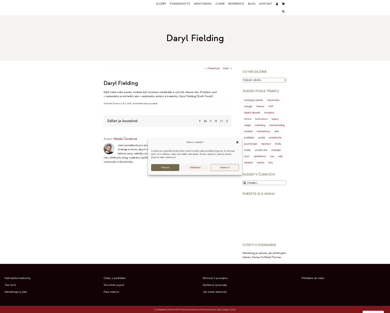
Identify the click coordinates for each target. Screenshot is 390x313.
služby (247, 150)
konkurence (261, 118)
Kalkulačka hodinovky (18, 278)
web (280, 156)
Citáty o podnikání (115, 278)
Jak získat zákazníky (215, 292)
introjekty (269, 112)
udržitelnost (260, 156)
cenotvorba (273, 100)
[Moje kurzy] (277, 4)
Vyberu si (224, 167)
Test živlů (10, 285)
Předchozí (213, 68)
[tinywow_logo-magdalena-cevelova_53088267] (119, 4)
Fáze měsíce (111, 292)
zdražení (248, 162)
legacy (275, 118)
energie (248, 106)
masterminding (277, 125)
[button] (237, 142)
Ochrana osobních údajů (210, 310)
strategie (276, 150)
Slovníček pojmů (114, 285)
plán (277, 131)
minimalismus (263, 131)
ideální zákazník (252, 112)
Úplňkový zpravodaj (215, 285)
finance (260, 106)
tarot (246, 156)
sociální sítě (261, 150)
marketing (260, 125)
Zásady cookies (229, 310)
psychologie (250, 143)
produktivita (275, 137)
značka (260, 162)
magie (247, 125)
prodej (261, 137)
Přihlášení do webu (313, 278)
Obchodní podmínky (190, 310)
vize (272, 156)
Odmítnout (195, 167)
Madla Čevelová (114, 103)
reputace (266, 143)
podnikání (249, 137)
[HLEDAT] (283, 11)
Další (226, 68)
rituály (278, 143)
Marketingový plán (16, 292)
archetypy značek (253, 100)
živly (270, 162)
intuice (247, 118)
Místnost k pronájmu (215, 278)
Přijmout (165, 167)
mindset (248, 131)
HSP (270, 106)
